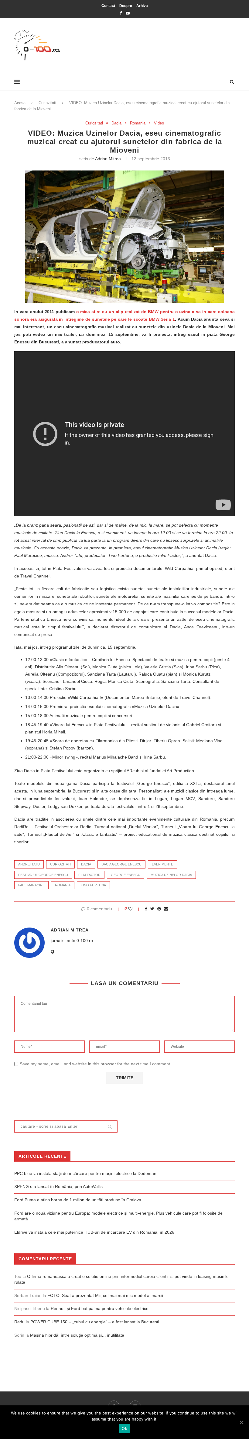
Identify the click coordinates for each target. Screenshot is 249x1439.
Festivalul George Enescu (43, 875)
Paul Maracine (31, 885)
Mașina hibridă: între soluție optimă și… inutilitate (77, 1335)
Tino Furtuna (93, 885)
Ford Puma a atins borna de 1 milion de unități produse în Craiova (77, 1199)
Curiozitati (47, 103)
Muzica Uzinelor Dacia (171, 875)
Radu (19, 1321)
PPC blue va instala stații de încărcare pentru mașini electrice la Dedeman (85, 1173)
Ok (124, 1428)
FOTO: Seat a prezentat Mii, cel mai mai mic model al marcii (105, 1295)
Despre (125, 6)
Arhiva (142, 6)
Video (159, 123)
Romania (137, 123)
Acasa (20, 103)
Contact (108, 6)
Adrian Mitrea (108, 158)
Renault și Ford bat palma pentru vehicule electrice (99, 1308)
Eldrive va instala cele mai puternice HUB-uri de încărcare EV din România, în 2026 (94, 1232)
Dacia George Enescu (121, 864)
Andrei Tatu (29, 864)
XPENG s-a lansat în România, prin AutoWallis (58, 1186)
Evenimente (162, 864)
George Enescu (125, 875)
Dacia (116, 123)
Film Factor (89, 875)
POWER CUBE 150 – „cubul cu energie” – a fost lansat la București (94, 1321)
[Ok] (241, 1422)
